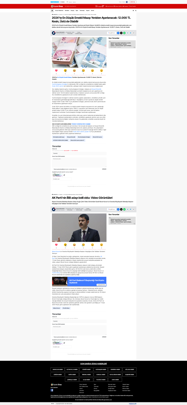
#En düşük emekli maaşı (58, 137)
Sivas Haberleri (59, 10)
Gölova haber (125, 388)
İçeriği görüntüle (101, 284)
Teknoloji (82, 10)
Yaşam (87, 10)
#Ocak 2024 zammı (97, 137)
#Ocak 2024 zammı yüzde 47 (77, 140)
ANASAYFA (55, 14)
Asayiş (72, 10)
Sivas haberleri (83, 384)
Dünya (95, 388)
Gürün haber (125, 386)
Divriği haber (111, 388)
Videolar (70, 2)
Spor (77, 10)
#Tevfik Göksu (66, 308)
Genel (92, 10)
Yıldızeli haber (125, 384)
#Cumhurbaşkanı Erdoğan (84, 137)
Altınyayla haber (112, 386)
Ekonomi (61, 14)
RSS (53, 403)
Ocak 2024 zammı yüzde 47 (81, 131)
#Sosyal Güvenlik (71, 137)
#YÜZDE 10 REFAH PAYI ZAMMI (60, 140)
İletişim (123, 1)
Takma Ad (54, 148)
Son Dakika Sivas (83, 386)
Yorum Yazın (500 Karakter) (58, 156)
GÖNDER (104, 169)
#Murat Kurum (56, 308)
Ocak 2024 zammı (57, 86)
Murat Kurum (56, 251)
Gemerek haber (126, 390)
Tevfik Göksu (56, 272)
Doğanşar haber (112, 390)
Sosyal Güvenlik (96, 89)
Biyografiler (96, 390)
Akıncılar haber (111, 384)
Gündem (67, 10)
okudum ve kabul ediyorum (65, 169)
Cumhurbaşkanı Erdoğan (59, 84)
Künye (120, 1)
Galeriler (74, 2)
